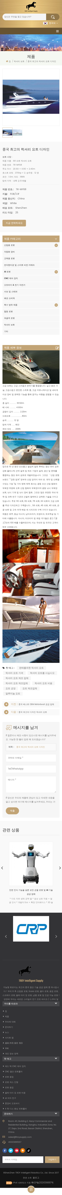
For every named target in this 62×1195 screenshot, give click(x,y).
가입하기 (52, 1159)
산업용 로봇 (9, 245)
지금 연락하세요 (14, 223)
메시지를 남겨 (31, 1189)
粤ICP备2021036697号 (42, 1183)
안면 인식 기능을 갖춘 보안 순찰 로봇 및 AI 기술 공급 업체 (31, 892)
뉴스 (7, 1032)
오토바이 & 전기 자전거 (14, 285)
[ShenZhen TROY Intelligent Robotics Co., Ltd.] (31, 7)
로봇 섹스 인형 (11, 1082)
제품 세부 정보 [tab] (13, 348)
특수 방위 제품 (10, 305)
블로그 (36, 1178)
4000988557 (14, 1142)
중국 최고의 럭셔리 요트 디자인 (30, 747)
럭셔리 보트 (9, 324)
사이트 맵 (9, 1037)
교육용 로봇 (9, 258)
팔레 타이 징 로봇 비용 (15, 1092)
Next (56, 936)
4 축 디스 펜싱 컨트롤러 (16, 1108)
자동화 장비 (9, 251)
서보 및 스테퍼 (10, 291)
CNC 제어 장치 (11, 278)
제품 (7, 1016)
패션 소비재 (9, 298)
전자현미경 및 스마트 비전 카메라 (19, 265)
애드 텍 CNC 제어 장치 (15, 1066)
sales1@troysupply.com (20, 1137)
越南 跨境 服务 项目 (14, 1043)
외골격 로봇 (9, 318)
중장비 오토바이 (12, 1103)
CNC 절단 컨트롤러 (13, 1071)
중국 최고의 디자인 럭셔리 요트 (33, 712)
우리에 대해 (10, 1021)
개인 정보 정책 (11, 1053)
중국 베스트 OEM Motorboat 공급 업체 (36, 704)
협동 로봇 (8, 311)
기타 (6, 331)
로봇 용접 (9, 1077)
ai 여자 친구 (10, 1098)
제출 (12, 811)
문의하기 (9, 1027)
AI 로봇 (7, 271)
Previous (5, 936)
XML (7, 1048)
